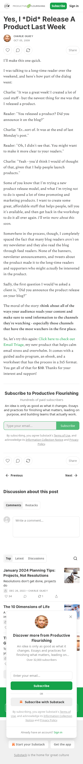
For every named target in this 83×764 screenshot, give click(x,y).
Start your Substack (30, 744)
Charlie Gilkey (23, 36)
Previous (17, 475)
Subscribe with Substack (44, 702)
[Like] (7, 50)
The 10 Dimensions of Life (26, 607)
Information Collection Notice (44, 440)
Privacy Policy (48, 720)
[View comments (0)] (18, 50)
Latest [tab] (19, 558)
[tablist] (21, 505)
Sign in (74, 6)
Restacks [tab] (31, 505)
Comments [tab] (13, 505)
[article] (41, 583)
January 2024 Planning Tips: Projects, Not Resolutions (29, 573)
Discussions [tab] (36, 558)
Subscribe (58, 6)
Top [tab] (8, 558)
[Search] (75, 558)
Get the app (62, 744)
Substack (20, 755)
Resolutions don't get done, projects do (29, 583)
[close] (70, 616)
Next (68, 475)
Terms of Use (62, 435)
